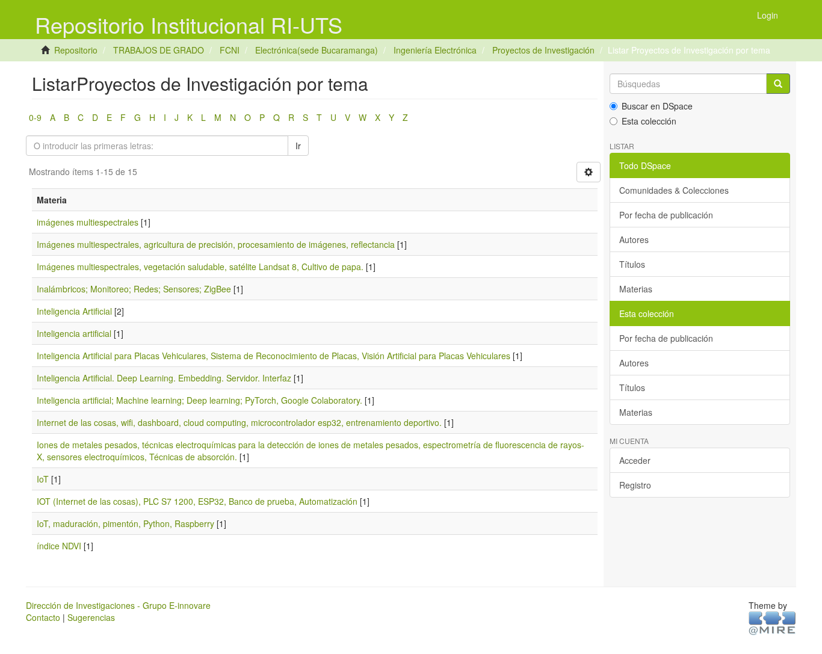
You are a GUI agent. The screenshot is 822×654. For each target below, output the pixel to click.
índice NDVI (59, 546)
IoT (43, 479)
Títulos (632, 264)
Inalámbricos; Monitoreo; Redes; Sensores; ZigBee (134, 289)
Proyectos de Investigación (543, 50)
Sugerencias (91, 617)
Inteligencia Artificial (74, 311)
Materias (635, 289)
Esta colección (649, 121)
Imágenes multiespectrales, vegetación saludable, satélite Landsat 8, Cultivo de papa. (200, 267)
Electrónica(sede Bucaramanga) (316, 50)
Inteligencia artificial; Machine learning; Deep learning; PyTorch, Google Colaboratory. (199, 400)
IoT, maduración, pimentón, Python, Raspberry (125, 523)
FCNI (229, 50)
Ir (298, 146)
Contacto (43, 617)
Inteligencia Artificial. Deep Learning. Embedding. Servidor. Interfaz (164, 378)
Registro (635, 485)
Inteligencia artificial (74, 333)
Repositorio (75, 50)
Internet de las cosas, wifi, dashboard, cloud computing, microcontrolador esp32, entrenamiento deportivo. (239, 422)
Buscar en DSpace (657, 106)
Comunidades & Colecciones (674, 190)
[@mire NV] (772, 622)
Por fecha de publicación (666, 215)
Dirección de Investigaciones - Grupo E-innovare (118, 605)
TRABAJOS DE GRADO (158, 50)
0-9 (35, 117)
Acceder (634, 460)
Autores (634, 239)
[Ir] (778, 83)
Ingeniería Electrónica (435, 50)
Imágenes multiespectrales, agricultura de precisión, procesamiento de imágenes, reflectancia (216, 244)
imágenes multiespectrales (87, 222)
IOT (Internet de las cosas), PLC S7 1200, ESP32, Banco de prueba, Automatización (197, 501)
